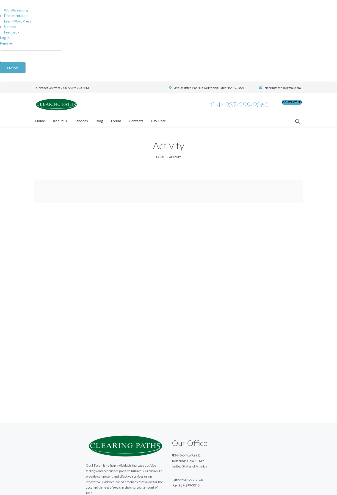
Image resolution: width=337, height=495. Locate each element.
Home (160, 157)
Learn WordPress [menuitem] (17, 21)
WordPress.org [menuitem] (16, 10)
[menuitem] (168, 64)
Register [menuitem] (6, 43)
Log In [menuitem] (5, 37)
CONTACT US (292, 102)
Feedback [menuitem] (11, 32)
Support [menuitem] (10, 26)
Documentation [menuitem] (16, 15)
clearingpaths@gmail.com (283, 88)
